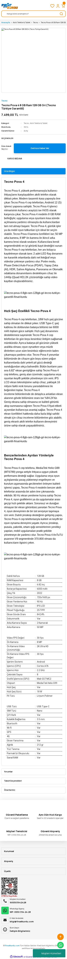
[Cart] (63, 6)
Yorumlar (8, 771)
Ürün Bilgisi (9, 171)
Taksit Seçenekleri (13, 780)
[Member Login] (58, 6)
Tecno (4, 100)
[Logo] (9, 6)
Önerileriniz (9, 790)
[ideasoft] (16, 956)
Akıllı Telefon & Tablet (38, 123)
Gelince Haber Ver (40, 148)
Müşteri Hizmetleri (51, 953)
